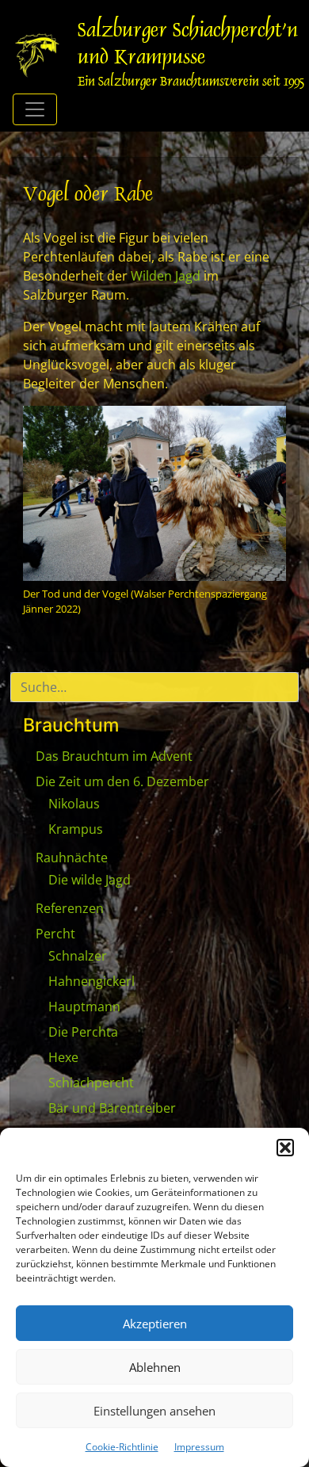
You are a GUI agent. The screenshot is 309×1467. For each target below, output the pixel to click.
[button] (285, 1148)
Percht (55, 933)
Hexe (63, 1057)
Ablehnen (155, 1367)
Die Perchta (83, 1032)
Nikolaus (74, 803)
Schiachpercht (91, 1082)
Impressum (199, 1447)
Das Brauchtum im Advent (114, 756)
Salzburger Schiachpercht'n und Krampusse (188, 45)
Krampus (75, 829)
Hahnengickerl (91, 981)
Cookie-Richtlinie (122, 1447)
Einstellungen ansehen (154, 1411)
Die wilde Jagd (89, 879)
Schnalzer (77, 956)
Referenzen (70, 908)
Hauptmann (84, 1006)
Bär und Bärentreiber (112, 1108)
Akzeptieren (155, 1323)
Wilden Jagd (165, 276)
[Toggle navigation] (35, 109)
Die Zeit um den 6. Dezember (122, 781)
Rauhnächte (72, 857)
